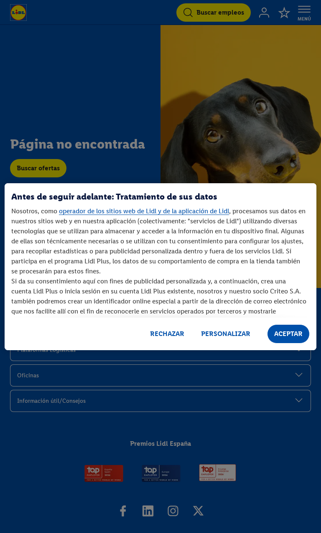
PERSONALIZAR (225, 334)
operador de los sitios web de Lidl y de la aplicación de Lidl (144, 211)
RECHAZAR (167, 334)
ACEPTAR (288, 334)
